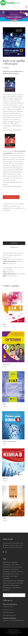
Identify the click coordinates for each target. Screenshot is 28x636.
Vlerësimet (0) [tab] (14, 247)
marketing (7, 225)
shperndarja (6, 585)
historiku (13, 571)
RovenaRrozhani (18, 583)
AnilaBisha (14, 562)
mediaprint (21, 581)
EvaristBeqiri (6, 571)
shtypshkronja (7, 587)
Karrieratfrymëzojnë (8, 574)
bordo (17, 564)
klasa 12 (23, 208)
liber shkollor (6, 210)
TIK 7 (4, 404)
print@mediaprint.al (19, 620)
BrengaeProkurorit (8, 567)
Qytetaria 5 (6, 364)
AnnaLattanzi (6, 564)
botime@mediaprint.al (8, 612)
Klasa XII (12, 204)
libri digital (6, 576)
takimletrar (6, 590)
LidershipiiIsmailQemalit (10, 581)
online (5, 583)
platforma (10, 583)
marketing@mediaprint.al (9, 615)
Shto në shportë (11, 197)
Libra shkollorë (19, 204)
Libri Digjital (14, 576)
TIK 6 (4, 518)
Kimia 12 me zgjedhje (14, 208)
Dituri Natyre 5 (15, 569)
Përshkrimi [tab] (14, 243)
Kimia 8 (5, 478)
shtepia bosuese (14, 585)
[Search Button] (26, 7)
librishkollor (6, 578)
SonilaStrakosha (16, 587)
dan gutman (17, 567)
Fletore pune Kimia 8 (9, 441)
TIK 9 (4, 324)
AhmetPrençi (6, 562)
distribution (6, 569)
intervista (19, 571)
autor (13, 564)
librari (17, 574)
